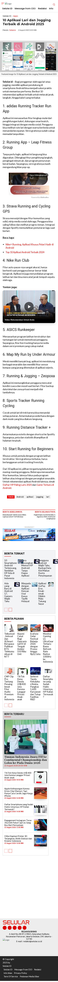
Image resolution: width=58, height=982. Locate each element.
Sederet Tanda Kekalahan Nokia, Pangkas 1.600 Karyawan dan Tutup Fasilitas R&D (35, 688)
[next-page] (10, 609)
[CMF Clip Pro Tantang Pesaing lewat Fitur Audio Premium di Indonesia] (9, 671)
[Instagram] (10, 928)
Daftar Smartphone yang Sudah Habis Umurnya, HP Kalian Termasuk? (48, 686)
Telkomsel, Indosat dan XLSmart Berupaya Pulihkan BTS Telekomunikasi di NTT (9, 645)
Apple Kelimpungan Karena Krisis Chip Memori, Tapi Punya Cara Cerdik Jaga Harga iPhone (18, 792)
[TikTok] (15, 928)
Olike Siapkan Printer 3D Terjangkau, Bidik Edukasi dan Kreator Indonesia (18, 838)
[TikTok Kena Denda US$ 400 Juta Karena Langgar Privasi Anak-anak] (22, 671)
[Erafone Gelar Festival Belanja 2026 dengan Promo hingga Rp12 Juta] (35, 628)
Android (20, 496)
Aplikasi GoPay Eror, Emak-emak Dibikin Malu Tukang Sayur (42, 593)
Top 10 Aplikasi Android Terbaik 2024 (25, 252)
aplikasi (30, 496)
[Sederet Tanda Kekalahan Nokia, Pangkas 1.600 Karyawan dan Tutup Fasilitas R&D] (35, 671)
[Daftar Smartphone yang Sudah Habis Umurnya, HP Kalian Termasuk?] (48, 671)
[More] (30, 36)
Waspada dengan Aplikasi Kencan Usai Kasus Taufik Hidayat (26, 592)
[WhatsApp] (18, 36)
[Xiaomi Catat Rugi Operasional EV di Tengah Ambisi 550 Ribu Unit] (22, 628)
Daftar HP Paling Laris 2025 (17, 484)
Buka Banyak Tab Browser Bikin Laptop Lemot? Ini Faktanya (14, 516)
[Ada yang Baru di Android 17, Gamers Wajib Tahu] (17, 584)
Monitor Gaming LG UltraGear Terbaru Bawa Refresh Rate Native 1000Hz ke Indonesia (48, 647)
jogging (39, 496)
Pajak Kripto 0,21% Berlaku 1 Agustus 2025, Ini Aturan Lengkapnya (44, 517)
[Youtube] (25, 928)
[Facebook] (5, 36)
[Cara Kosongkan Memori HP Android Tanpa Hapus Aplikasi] (37, 561)
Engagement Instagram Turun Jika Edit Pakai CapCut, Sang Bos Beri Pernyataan (18, 822)
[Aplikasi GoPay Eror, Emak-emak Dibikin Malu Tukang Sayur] (51, 584)
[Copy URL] (24, 36)
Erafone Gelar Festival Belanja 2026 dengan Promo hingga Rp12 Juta (35, 644)
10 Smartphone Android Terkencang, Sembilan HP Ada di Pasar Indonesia (10, 569)
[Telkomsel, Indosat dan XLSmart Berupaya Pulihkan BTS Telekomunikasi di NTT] (9, 628)
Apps (15, 16)
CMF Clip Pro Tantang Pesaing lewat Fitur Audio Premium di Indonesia (9, 688)
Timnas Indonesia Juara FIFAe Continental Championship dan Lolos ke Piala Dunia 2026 (25, 760)
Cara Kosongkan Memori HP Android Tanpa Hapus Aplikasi (27, 568)
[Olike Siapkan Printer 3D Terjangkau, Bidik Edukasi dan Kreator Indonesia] (40, 840)
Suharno (12, 30)
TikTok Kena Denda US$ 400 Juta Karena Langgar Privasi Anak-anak (21, 688)
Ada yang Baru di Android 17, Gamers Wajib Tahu (8, 592)
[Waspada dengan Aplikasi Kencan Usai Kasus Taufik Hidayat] (34, 584)
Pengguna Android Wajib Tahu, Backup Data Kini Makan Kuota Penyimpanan (45, 568)
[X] (11, 36)
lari (47, 496)
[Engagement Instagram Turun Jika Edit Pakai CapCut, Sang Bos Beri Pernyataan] (40, 825)
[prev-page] (6, 609)
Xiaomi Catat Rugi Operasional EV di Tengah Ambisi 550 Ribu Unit (22, 644)
